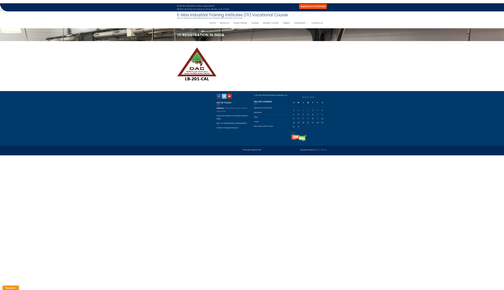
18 (303, 118)
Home (213, 22)
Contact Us (317, 22)
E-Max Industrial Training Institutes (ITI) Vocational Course (232, 15)
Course (255, 22)
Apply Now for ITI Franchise (313, 6)
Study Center (240, 22)
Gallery (286, 22)
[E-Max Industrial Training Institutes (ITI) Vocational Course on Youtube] (229, 96)
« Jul (293, 133)
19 (308, 118)
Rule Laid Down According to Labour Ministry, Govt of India (204, 9)
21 (317, 118)
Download (299, 22)
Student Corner (271, 22)
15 (322, 114)
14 (317, 114)
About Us (224, 22)
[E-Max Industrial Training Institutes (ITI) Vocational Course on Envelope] (224, 96)
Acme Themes (321, 150)
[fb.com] (219, 96)
